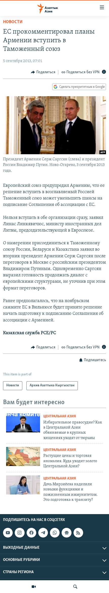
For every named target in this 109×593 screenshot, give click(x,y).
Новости (13, 22)
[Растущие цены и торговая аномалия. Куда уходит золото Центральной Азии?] (23, 456)
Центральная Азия (59, 416)
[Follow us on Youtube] (8, 533)
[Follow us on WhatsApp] (55, 533)
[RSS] (78, 533)
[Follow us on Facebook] (31, 533)
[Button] (43, 72)
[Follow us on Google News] (66, 533)
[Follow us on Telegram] (43, 533)
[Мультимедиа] (33, 586)
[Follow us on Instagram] (19, 533)
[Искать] (75, 586)
